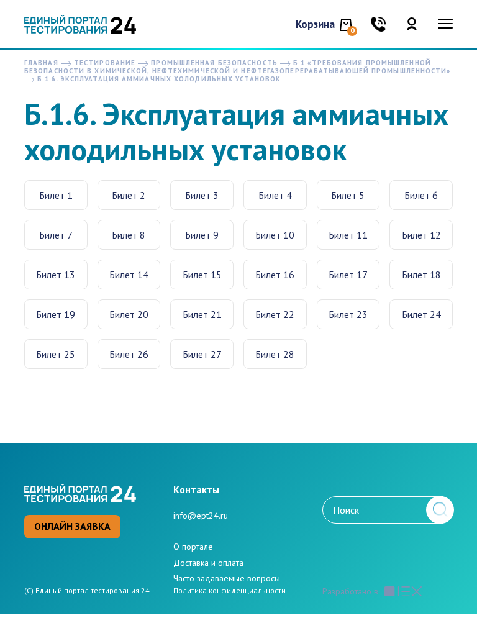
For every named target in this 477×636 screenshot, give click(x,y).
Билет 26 (128, 354)
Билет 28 (274, 354)
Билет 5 (348, 195)
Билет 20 (128, 314)
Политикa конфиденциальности (229, 590)
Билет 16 (274, 274)
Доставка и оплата (208, 562)
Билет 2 (128, 195)
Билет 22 (274, 314)
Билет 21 (202, 314)
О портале (193, 546)
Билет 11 (348, 235)
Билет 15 (202, 274)
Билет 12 (421, 235)
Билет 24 (421, 314)
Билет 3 (202, 195)
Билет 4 (275, 195)
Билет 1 (56, 195)
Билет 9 (202, 235)
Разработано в (350, 591)
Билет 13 (55, 274)
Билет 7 (56, 235)
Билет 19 (55, 314)
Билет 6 (421, 195)
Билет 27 (202, 354)
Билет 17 (348, 274)
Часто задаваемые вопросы (226, 578)
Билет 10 (274, 235)
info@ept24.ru (200, 515)
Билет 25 (55, 354)
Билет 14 (128, 274)
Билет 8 (128, 235)
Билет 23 (348, 314)
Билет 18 (421, 274)
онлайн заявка (72, 526)
